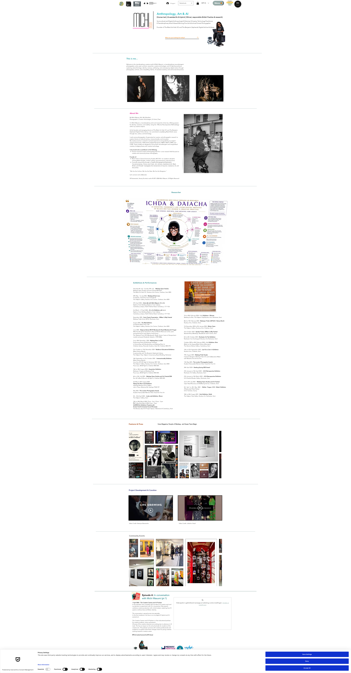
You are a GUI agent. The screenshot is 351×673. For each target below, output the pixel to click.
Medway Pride (150, 371)
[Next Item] (218, 454)
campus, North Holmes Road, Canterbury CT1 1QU (155, 306)
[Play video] (150, 510)
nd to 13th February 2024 (192, 321)
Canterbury (136, 306)
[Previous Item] (132, 454)
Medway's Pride (205, 321)
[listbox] (205, 3)
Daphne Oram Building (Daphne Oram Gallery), (147, 305)
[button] (198, 3)
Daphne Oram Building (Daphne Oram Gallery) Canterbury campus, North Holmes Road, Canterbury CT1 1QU (151, 313)
